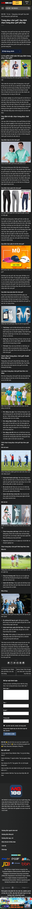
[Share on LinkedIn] (23, 663)
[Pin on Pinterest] (20, 663)
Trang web (6, 718)
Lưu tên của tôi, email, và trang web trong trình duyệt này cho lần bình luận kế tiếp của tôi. (15, 728)
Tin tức (9, 14)
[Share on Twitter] (14, 663)
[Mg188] (6, 3)
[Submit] (28, 8)
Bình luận (6, 688)
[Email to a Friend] (17, 663)
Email (5, 710)
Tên (4, 702)
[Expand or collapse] (20, 51)
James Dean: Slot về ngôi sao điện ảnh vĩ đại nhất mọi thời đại (23, 671)
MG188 (3, 14)
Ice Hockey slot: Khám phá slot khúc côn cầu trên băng (7, 671)
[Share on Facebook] (11, 663)
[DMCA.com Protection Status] (16, 855)
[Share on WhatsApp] (8, 663)
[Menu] (2, 8)
